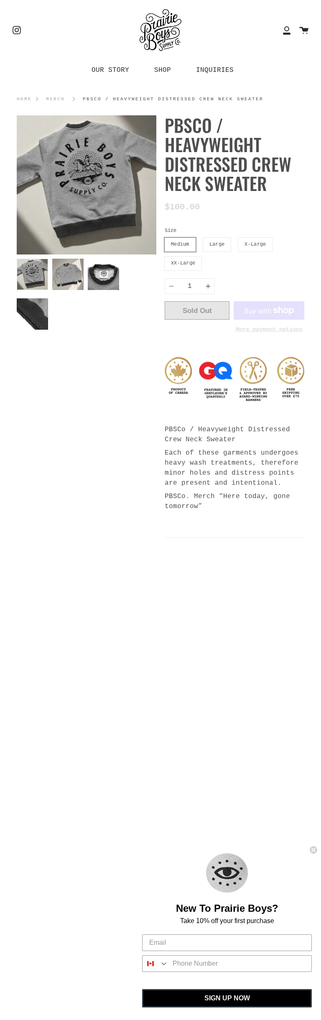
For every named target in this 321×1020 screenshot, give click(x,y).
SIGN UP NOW (227, 998)
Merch (55, 99)
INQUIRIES (215, 70)
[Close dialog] (313, 850)
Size (170, 231)
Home (24, 99)
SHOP (162, 70)
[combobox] (155, 964)
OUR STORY (110, 70)
